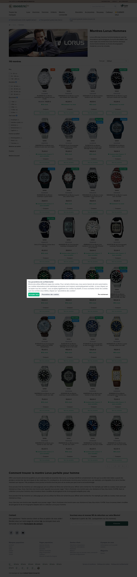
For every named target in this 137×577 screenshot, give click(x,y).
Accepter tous (34, 294)
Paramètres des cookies (50, 294)
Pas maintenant (103, 294)
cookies (57, 284)
